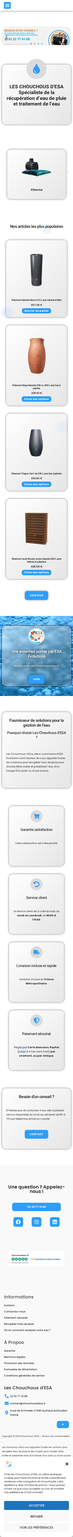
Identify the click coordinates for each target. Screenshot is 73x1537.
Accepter (36, 1505)
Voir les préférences (36, 1527)
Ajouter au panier (36, 310)
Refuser (36, 1516)
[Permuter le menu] (7, 5)
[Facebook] (18, 1222)
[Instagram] (36, 1222)
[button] (67, 1464)
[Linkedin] (55, 1222)
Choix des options (36, 399)
